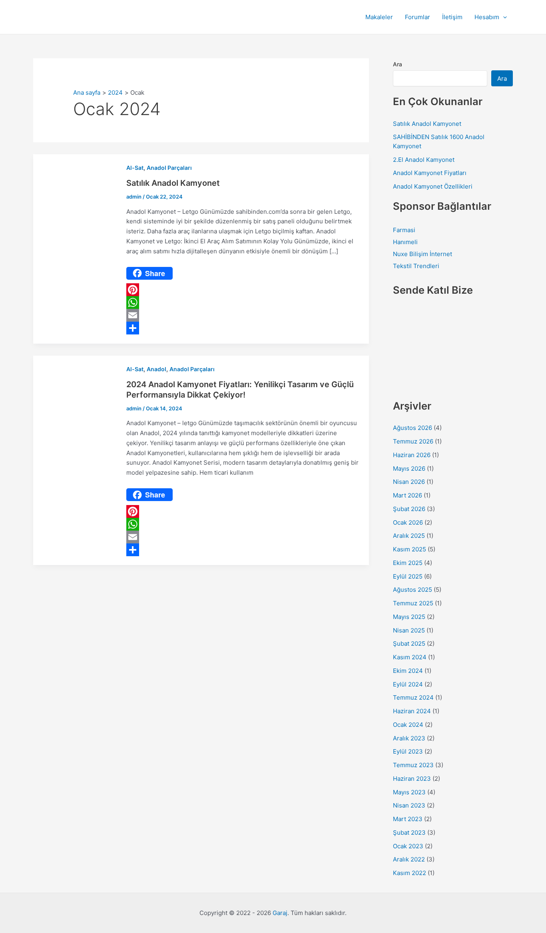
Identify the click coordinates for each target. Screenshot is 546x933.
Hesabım (486, 17)
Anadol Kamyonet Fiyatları (429, 173)
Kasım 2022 (409, 873)
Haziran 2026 (411, 455)
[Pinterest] (243, 289)
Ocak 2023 (408, 846)
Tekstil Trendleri (416, 266)
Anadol (156, 369)
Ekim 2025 (407, 563)
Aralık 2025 (409, 535)
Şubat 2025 (409, 643)
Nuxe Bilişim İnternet (422, 254)
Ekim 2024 (408, 670)
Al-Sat (134, 167)
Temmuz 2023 (413, 765)
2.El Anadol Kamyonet (423, 159)
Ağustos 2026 (412, 428)
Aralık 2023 (409, 738)
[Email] (243, 315)
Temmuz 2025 (413, 603)
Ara (397, 64)
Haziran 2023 (412, 778)
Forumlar (417, 17)
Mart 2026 (407, 495)
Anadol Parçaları (169, 167)
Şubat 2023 (409, 832)
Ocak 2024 (408, 724)
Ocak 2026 (408, 522)
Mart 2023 (407, 819)
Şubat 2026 (409, 509)
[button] (503, 17)
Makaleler (379, 17)
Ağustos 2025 (412, 589)
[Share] (243, 328)
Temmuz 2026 (413, 441)
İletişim (452, 17)
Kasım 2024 (409, 657)
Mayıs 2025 (409, 617)
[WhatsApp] (243, 302)
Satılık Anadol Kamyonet (173, 183)
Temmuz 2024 (413, 697)
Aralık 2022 (409, 859)
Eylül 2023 (408, 751)
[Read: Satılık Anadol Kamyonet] (75, 248)
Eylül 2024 (408, 684)
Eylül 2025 (407, 576)
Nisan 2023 (409, 805)
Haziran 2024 (412, 711)
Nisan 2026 (409, 481)
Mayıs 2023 (409, 792)
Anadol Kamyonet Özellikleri (432, 186)
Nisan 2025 (409, 630)
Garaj (280, 913)
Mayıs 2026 (409, 468)
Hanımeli (405, 242)
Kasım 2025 (409, 549)
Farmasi (404, 230)
